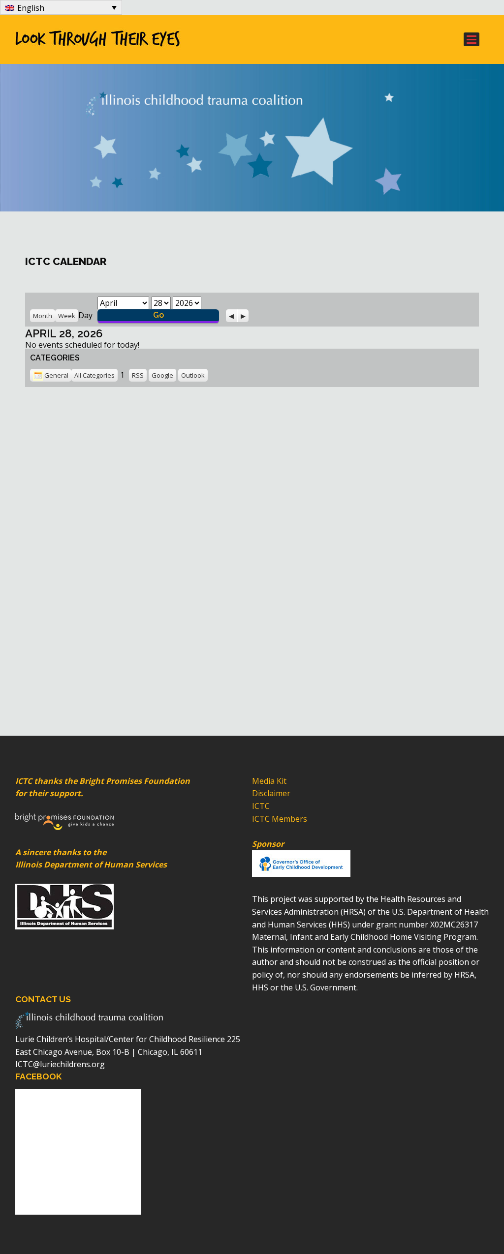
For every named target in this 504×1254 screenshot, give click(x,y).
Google (162, 375)
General (56, 375)
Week (66, 315)
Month (42, 315)
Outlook (193, 375)
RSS (138, 375)
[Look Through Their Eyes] (214, 39)
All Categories (94, 375)
